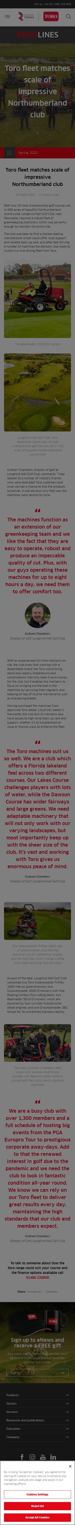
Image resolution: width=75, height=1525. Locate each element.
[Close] (70, 1466)
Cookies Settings (37, 1494)
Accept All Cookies (37, 1517)
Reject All (37, 1506)
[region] (37, 1493)
